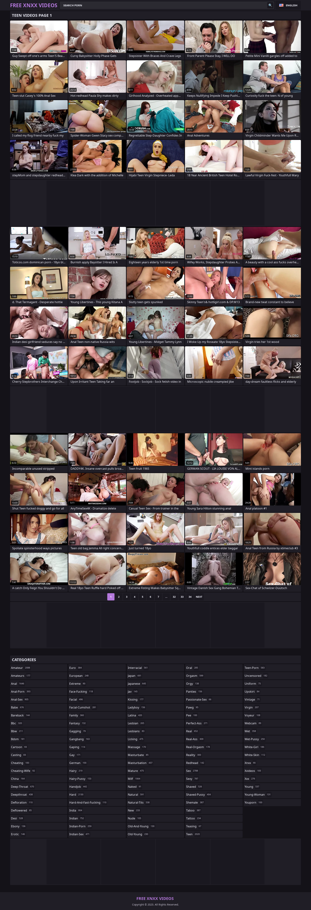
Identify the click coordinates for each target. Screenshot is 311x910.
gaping (77, 747)
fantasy (77, 723)
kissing (135, 699)
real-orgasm (198, 747)
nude (134, 818)
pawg (192, 707)
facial (76, 699)
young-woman (258, 795)
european (79, 676)
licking (135, 739)
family (76, 715)
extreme (77, 684)
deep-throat (22, 787)
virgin (252, 707)
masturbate (138, 755)
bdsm (18, 739)
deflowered (21, 810)
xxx (250, 779)
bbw (17, 731)
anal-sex (19, 699)
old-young (138, 834)
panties (194, 692)
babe (17, 707)
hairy (75, 771)
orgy (192, 684)
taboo (193, 810)
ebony (18, 826)
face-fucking (81, 692)
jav (133, 692)
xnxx (250, 763)
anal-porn (20, 692)
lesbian (136, 723)
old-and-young (141, 826)
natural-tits (139, 802)
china (18, 779)
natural (136, 795)
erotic (18, 834)
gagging (77, 731)
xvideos (253, 771)
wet (250, 731)
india (75, 810)
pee (191, 715)
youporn (253, 802)
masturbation (140, 763)
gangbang (79, 739)
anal (17, 684)
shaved (194, 787)
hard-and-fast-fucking (87, 802)
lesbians (136, 731)
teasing (193, 826)
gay (74, 755)
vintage (252, 699)
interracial (138, 668)
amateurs (20, 676)
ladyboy (136, 707)
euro (75, 668)
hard (76, 795)
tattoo (193, 818)
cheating (20, 763)
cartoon (19, 747)
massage (137, 747)
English (291, 5)
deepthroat (22, 795)
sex (192, 771)
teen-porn (255, 668)
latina (135, 715)
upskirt (252, 692)
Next (199, 596)
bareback (20, 715)
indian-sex (79, 834)
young (252, 787)
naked (134, 787)
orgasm (194, 676)
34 (190, 596)
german (77, 763)
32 (174, 596)
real (192, 731)
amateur (20, 668)
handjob (78, 787)
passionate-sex (198, 699)
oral (192, 668)
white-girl (254, 747)
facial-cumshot (82, 707)
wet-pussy (255, 739)
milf (134, 779)
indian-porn (80, 826)
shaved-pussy (198, 795)
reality (193, 755)
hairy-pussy (80, 779)
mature (136, 771)
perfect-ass (197, 723)
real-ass (194, 739)
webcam (253, 723)
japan (134, 676)
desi (17, 818)
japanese (137, 684)
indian (76, 818)
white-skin (255, 755)
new (134, 810)
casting (18, 755)
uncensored (256, 676)
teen (193, 834)
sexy (192, 779)
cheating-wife (23, 771)
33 (182, 596)
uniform (253, 684)
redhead (195, 763)
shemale (195, 802)
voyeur (252, 715)
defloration (22, 802)
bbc (16, 723)
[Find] (270, 5)
